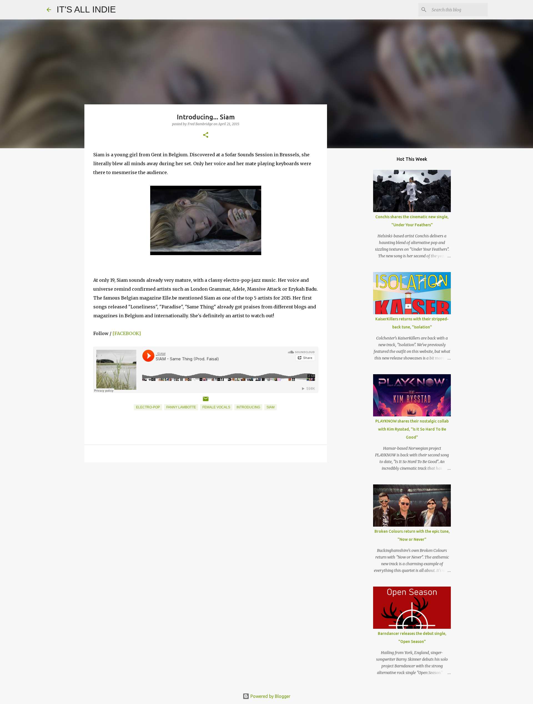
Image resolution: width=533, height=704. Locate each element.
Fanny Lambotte (181, 407)
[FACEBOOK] (126, 333)
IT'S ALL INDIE (86, 9)
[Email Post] (205, 401)
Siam (270, 407)
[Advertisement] (205, 510)
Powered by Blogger (269, 696)
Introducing (248, 407)
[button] (205, 135)
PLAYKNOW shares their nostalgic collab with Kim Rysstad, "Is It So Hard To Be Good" (412, 429)
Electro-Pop (148, 407)
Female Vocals (216, 407)
